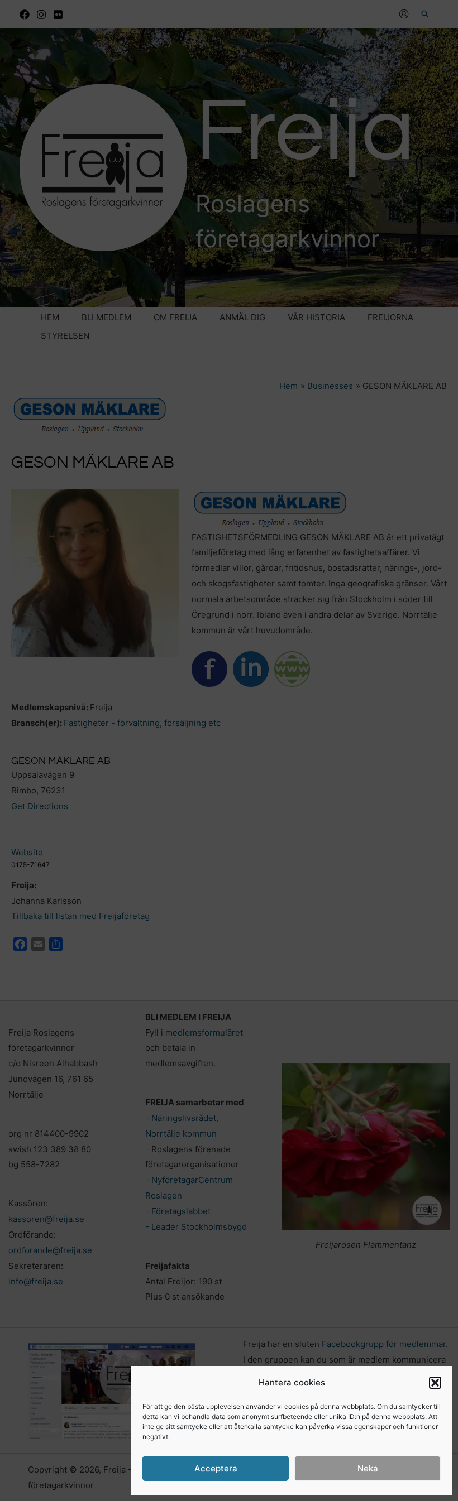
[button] (435, 1382)
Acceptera (215, 1468)
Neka (367, 1468)
